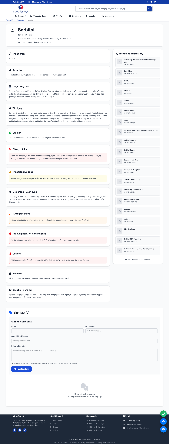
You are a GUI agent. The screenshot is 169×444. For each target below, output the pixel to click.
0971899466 (137, 424)
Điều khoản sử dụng (96, 420)
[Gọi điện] (163, 413)
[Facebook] (148, 2)
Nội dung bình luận (18, 346)
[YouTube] (151, 2)
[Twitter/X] (155, 2)
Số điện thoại (90, 326)
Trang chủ (22, 16)
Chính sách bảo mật (96, 424)
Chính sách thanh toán (97, 427)
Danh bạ (92, 16)
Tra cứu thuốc (57, 420)
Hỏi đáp (75, 16)
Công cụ (108, 16)
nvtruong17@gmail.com (140, 428)
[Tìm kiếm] (149, 8)
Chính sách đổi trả (95, 430)
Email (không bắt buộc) (19, 336)
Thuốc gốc (20, 20)
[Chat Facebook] (163, 429)
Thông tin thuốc (40, 16)
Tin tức (59, 16)
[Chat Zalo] (163, 421)
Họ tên (14, 326)
